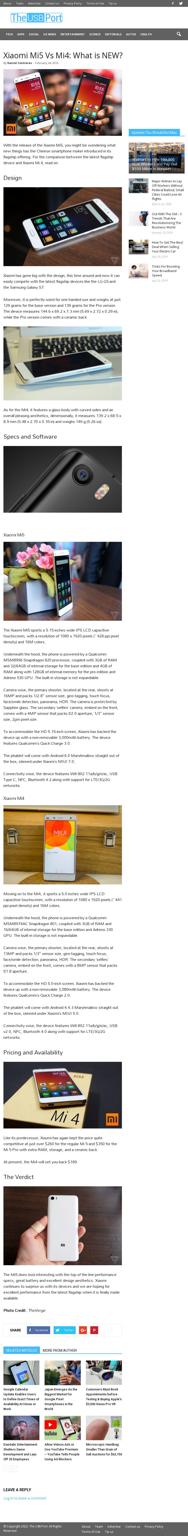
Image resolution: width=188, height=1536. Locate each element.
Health (146, 34)
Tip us (113, 3)
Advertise (34, 3)
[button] (179, 34)
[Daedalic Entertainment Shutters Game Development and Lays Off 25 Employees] (21, 1428)
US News (49, 34)
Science (95, 34)
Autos (131, 34)
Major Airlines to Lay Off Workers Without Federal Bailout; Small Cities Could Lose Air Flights (168, 190)
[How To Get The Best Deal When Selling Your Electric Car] (138, 247)
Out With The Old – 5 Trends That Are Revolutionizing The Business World (167, 220)
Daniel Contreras (19, 63)
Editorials (113, 34)
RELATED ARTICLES (21, 1350)
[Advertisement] (127, 17)
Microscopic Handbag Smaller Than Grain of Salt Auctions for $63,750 (104, 1449)
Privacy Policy (73, 3)
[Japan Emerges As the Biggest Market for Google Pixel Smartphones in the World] (63, 1373)
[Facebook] (172, 3)
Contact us (52, 3)
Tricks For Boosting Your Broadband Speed (166, 270)
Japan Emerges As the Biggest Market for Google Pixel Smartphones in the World (61, 1399)
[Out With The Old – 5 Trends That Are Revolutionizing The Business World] (138, 218)
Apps (20, 34)
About (7, 3)
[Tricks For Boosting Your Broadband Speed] (138, 271)
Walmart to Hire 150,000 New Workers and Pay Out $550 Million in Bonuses (154, 164)
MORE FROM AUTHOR (60, 1350)
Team (20, 3)
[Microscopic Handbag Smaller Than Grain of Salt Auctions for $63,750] (104, 1428)
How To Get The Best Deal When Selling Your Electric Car (167, 246)
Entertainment (72, 34)
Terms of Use (95, 3)
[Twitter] (181, 3)
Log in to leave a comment (24, 1498)
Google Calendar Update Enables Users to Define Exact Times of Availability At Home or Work (21, 1399)
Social (34, 34)
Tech (9, 34)
